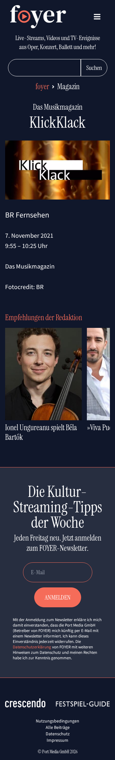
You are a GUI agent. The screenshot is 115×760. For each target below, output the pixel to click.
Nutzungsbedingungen (57, 721)
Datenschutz (58, 734)
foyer (42, 86)
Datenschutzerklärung (32, 647)
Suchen (94, 68)
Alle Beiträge (58, 727)
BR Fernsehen (27, 215)
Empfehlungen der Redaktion (43, 317)
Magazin (68, 86)
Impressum (57, 740)
